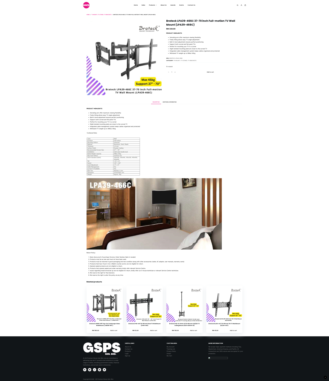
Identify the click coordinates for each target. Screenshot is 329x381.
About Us (164, 5)
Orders (169, 353)
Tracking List (171, 349)
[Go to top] (325, 377)
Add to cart (210, 72)
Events (181, 5)
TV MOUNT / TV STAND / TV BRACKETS (185, 60)
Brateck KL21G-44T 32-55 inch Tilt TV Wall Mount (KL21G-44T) (224, 324)
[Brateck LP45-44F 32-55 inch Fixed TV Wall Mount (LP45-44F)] (144, 304)
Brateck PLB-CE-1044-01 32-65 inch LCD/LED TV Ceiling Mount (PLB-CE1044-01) (184, 324)
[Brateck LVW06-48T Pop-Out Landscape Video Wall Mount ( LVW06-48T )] (105, 304)
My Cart (169, 356)
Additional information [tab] (169, 102)
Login (127, 353)
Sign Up (127, 356)
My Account (170, 347)
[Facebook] (84, 369)
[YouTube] (99, 369)
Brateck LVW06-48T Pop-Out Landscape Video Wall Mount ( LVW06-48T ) (104, 324)
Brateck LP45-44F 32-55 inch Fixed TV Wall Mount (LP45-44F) (145, 324)
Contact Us (191, 5)
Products (152, 5)
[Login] (241, 5)
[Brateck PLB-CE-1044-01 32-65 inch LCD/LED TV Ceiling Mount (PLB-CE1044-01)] (184, 304)
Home (136, 5)
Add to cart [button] (113, 330)
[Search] (237, 5)
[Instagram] (89, 369)
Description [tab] (156, 102)
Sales (143, 5)
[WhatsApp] (104, 369)
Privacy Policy (171, 351)
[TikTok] (94, 369)
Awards (172, 5)
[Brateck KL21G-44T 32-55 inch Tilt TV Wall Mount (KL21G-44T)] (224, 304)
